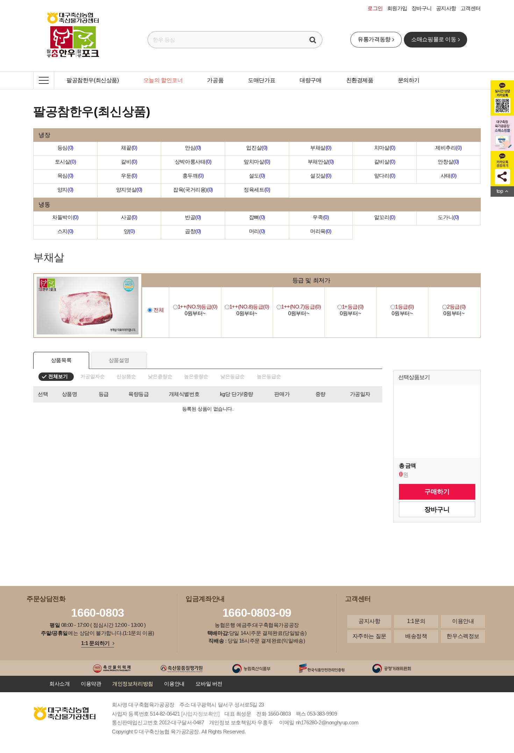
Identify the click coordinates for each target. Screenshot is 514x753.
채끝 (129, 148)
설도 (257, 176)
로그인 (375, 8)
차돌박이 (65, 217)
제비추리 (448, 148)
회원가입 (397, 8)
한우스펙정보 (463, 636)
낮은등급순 (232, 376)
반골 (193, 217)
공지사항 (446, 8)
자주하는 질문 (369, 636)
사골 (129, 217)
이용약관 (91, 684)
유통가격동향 (374, 39)
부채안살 (321, 162)
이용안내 (463, 621)
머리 (257, 231)
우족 (321, 217)
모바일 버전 (208, 684)
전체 (158, 310)
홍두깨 (193, 176)
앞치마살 (257, 162)
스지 (65, 231)
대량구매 (310, 80)
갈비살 (384, 162)
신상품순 (126, 376)
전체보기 (58, 376)
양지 (65, 190)
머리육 (320, 231)
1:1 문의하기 (95, 643)
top (500, 191)
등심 (65, 148)
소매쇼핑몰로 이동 (433, 39)
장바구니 (422, 8)
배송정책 (416, 636)
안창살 (448, 162)
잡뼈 (257, 217)
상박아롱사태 (193, 162)
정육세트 (257, 190)
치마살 (384, 148)
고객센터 (471, 8)
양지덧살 (129, 190)
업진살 (256, 148)
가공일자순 (92, 376)
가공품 (215, 80)
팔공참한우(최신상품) (92, 80)
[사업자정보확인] (200, 714)
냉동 (44, 204)
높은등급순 (269, 376)
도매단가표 (261, 80)
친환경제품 (359, 80)
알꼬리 (384, 217)
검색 (313, 40)
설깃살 (320, 176)
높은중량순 (196, 376)
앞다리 (384, 176)
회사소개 (59, 684)
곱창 (193, 231)
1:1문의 (416, 621)
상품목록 (61, 360)
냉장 (44, 135)
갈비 (129, 162)
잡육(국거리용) (193, 190)
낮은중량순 (160, 376)
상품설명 (119, 360)
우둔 (129, 176)
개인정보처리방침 (132, 684)
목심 (65, 176)
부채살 (320, 148)
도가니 (448, 217)
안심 (193, 148)
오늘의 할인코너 (163, 80)
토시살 (65, 162)
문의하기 (409, 80)
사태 (449, 176)
